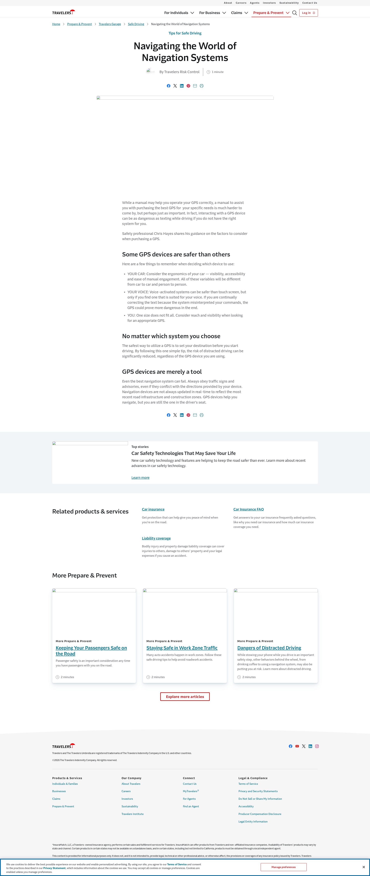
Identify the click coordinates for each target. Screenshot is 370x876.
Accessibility (246, 806)
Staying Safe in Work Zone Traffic (182, 648)
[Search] (294, 13)
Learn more (140, 477)
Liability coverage (156, 538)
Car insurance (153, 509)
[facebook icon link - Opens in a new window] (290, 746)
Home (56, 24)
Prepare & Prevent (79, 24)
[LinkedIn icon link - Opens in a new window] (310, 746)
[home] (63, 12)
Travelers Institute (133, 814)
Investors (269, 3)
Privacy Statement (54, 868)
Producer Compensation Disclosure (260, 814)
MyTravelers (191, 791)
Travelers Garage (110, 24)
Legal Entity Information (253, 821)
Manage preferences (284, 867)
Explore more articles (185, 697)
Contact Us (309, 3)
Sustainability (289, 3)
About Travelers (131, 784)
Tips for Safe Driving (185, 33)
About (228, 3)
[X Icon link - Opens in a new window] (303, 746)
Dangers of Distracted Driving (269, 648)
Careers (241, 3)
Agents (254, 3)
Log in (306, 12)
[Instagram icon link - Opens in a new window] (317, 746)
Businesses (59, 791)
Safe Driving (136, 24)
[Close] (364, 867)
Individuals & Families (65, 784)
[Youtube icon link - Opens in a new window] (297, 746)
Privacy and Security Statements (258, 791)
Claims (56, 799)
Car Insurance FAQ (248, 509)
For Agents (189, 799)
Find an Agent (191, 806)
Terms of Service (248, 784)
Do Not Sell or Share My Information (260, 799)
